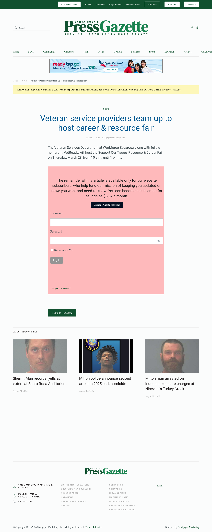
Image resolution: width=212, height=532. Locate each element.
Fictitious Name (133, 4)
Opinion (118, 51)
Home (16, 51)
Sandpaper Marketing (188, 527)
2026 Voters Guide (69, 4)
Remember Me (63, 250)
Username (56, 213)
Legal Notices (115, 4)
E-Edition (152, 4)
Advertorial (206, 51)
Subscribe (172, 4)
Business (135, 51)
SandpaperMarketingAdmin (114, 137)
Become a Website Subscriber (107, 204)
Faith (86, 51)
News (31, 51)
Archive (188, 51)
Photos (88, 4)
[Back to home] (106, 27)
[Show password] (158, 240)
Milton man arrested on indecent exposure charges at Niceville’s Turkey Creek (169, 383)
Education (169, 51)
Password (56, 231)
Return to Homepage (62, 312)
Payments (191, 4)
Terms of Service (93, 527)
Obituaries (69, 51)
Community (49, 51)
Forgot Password (60, 288)
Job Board (100, 4)
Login (160, 485)
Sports (152, 51)
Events (101, 51)
